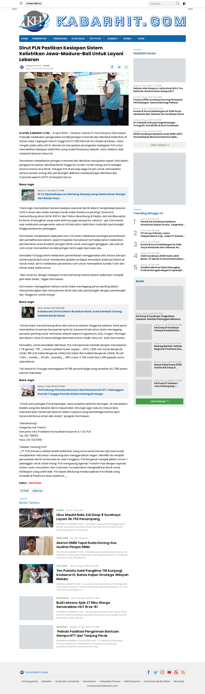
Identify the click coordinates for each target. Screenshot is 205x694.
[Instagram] (162, 672)
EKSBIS (127, 38)
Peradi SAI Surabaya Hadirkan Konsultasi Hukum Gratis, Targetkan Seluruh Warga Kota (162, 223)
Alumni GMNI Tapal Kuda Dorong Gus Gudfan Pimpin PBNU (86, 545)
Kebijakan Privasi (110, 681)
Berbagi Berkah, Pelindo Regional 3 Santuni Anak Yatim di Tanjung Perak (168, 347)
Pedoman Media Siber (157, 681)
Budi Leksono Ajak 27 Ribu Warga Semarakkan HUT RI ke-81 (83, 604)
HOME (24, 38)
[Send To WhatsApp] (126, 66)
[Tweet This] (119, 66)
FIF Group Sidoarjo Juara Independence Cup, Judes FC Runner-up (162, 234)
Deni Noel (35, 483)
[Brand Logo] (102, 21)
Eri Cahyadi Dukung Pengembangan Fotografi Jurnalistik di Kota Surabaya (156, 124)
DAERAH (112, 38)
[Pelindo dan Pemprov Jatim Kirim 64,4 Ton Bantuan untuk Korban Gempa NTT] (159, 70)
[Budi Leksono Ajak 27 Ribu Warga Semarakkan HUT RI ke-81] (36, 608)
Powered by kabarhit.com (102, 685)
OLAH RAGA (78, 38)
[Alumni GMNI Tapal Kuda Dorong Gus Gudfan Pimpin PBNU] (36, 547)
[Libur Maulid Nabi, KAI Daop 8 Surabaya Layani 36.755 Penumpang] (36, 519)
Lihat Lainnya (158, 144)
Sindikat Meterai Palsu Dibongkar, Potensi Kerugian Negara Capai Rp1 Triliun (161, 269)
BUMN (47, 65)
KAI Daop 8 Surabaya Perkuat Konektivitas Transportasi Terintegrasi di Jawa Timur (166, 329)
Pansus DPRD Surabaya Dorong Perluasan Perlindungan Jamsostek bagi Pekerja (158, 101)
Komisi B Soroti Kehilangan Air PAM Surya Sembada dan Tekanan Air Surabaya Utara (158, 112)
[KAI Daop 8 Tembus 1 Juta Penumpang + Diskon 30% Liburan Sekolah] (144, 387)
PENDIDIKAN (60, 38)
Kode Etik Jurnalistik (67, 681)
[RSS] (183, 672)
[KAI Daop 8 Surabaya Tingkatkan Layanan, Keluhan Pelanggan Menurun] (159, 298)
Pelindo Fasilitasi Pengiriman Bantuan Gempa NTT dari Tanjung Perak (87, 633)
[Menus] (21, 3)
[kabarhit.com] (33, 672)
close (14, 9)
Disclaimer (89, 681)
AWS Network (132, 681)
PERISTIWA (62, 538)
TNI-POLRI (95, 38)
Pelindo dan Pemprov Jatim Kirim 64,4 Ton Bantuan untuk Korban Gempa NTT (158, 89)
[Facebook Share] (112, 66)
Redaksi (46, 681)
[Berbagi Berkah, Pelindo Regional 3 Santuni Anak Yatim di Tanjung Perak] (144, 350)
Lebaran (37, 490)
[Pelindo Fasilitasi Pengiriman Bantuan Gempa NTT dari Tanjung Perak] (36, 637)
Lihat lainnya (158, 401)
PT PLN (24, 490)
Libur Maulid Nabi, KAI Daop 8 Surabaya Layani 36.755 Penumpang (88, 517)
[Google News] (176, 672)
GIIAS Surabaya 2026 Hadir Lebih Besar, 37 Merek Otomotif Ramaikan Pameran (162, 257)
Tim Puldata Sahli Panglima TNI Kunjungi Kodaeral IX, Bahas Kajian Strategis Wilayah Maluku (92, 574)
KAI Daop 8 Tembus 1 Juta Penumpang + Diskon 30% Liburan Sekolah (166, 384)
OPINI (141, 38)
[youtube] (169, 672)
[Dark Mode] (184, 3)
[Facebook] (148, 672)
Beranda (179, 681)
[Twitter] (155, 672)
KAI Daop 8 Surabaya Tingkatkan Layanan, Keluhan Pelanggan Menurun (158, 317)
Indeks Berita (34, 3)
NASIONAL (61, 626)
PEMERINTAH (39, 38)
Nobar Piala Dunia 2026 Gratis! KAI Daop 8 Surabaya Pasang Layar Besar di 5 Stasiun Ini (168, 366)
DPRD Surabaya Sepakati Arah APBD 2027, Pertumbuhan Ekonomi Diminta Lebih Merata (158, 135)
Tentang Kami (29, 681)
